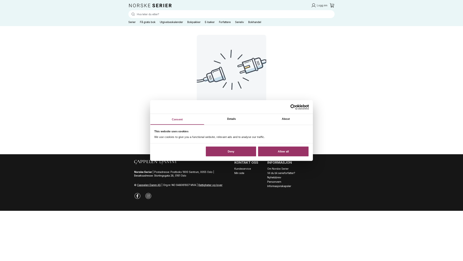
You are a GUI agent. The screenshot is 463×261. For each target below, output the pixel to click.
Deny (231, 151)
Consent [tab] (177, 119)
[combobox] (231, 14)
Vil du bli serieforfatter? (281, 173)
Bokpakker (194, 22)
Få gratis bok (148, 22)
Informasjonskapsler (279, 186)
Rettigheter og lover (210, 185)
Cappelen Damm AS (149, 185)
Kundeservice (242, 168)
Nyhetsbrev (274, 177)
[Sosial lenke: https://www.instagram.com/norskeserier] (148, 196)
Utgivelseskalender (171, 22)
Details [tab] (231, 118)
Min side (239, 173)
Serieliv (239, 22)
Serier (132, 22)
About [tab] (286, 118)
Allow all (283, 151)
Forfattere (225, 22)
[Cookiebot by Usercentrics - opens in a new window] (293, 107)
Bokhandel (254, 22)
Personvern (274, 181)
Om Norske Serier (278, 168)
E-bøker (210, 22)
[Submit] (132, 14)
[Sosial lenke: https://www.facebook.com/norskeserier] (137, 196)
